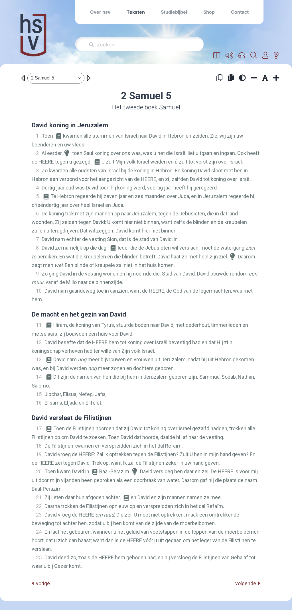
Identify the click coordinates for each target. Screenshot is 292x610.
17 (39, 428)
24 (39, 532)
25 (39, 557)
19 (39, 454)
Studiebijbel (174, 12)
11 (39, 325)
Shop (209, 12)
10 (39, 291)
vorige (42, 583)
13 (39, 359)
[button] (217, 55)
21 (39, 497)
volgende (246, 583)
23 (39, 515)
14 (39, 377)
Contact (240, 12)
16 (39, 403)
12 (39, 342)
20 (39, 471)
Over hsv (100, 12)
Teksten (136, 12)
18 (39, 446)
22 (39, 506)
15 (39, 394)
